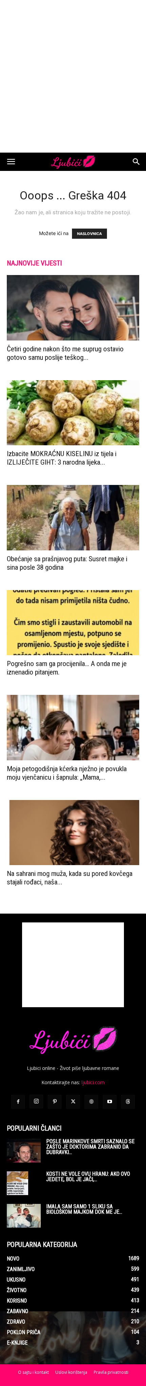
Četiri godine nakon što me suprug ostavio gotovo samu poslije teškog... (65, 353)
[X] (73, 1102)
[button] (11, 162)
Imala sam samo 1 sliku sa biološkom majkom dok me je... (84, 1209)
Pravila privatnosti (111, 1372)
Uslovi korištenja (71, 1372)
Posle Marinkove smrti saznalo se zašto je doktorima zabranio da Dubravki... (90, 1146)
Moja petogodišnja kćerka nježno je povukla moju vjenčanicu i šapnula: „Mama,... (67, 773)
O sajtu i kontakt (33, 1372)
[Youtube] (109, 1102)
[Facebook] (18, 1102)
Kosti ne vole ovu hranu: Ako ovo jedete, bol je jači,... (88, 1177)
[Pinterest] (54, 1102)
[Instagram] (36, 1101)
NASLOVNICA (89, 233)
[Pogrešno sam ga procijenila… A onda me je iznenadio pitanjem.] (73, 623)
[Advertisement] (73, 76)
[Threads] (128, 1102)
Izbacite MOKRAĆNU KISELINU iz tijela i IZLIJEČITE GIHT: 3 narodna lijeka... (61, 458)
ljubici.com (93, 1082)
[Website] (91, 1102)
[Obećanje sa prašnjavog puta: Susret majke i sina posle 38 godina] (73, 517)
